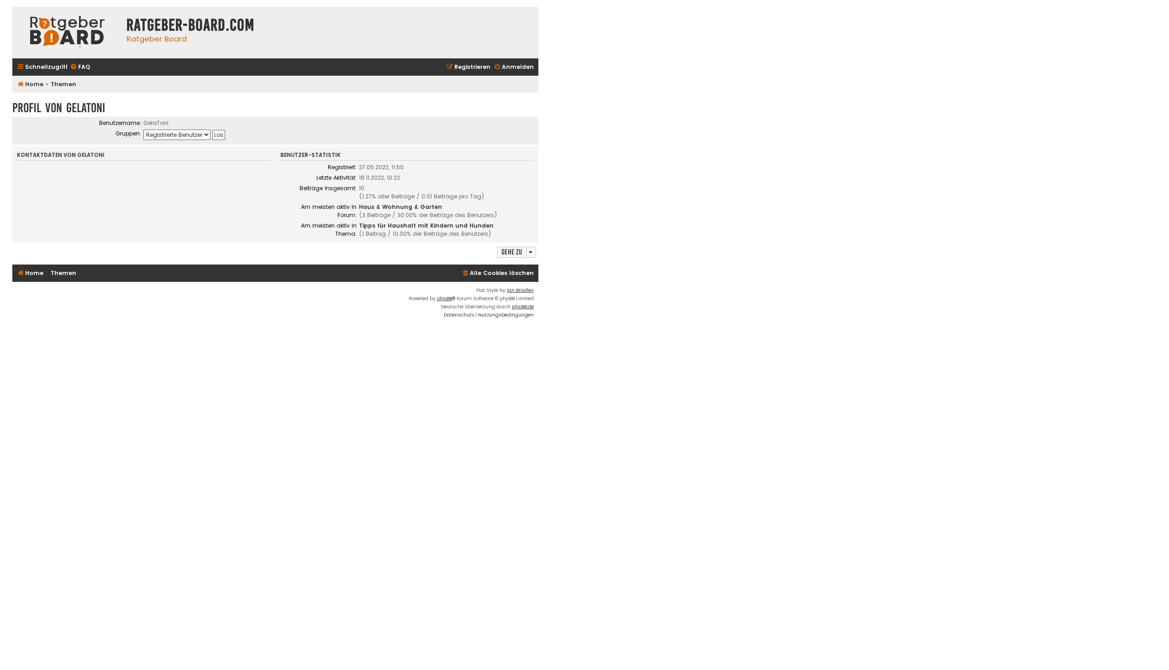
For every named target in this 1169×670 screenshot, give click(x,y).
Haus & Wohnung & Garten (400, 207)
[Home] (67, 32)
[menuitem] (80, 67)
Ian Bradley (520, 290)
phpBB (444, 298)
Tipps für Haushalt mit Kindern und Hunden (426, 225)
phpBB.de (523, 306)
